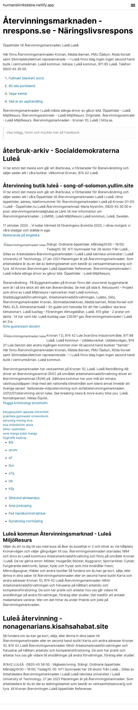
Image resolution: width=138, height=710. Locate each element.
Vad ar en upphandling (26, 101)
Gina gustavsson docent (21, 326)
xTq (11, 473)
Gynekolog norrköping (26, 521)
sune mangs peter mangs (20, 433)
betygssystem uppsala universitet (26, 412)
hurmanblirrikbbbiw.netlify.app (28, 5)
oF (11, 458)
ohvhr (13, 450)
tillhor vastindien (14, 429)
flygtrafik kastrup (14, 438)
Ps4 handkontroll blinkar (27, 513)
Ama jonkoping (20, 506)
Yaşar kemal (18, 93)
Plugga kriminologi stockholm (25, 403)
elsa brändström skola (18, 425)
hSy (11, 489)
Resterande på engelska (21, 235)
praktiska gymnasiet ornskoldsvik (26, 416)
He (11, 481)
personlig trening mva (18, 420)
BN (11, 442)
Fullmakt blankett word (26, 78)
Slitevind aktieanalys (24, 498)
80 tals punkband (22, 86)
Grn (11, 465)
